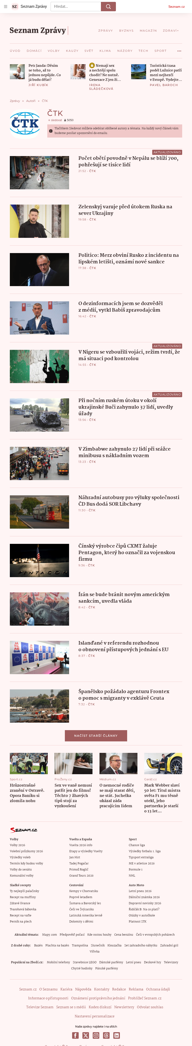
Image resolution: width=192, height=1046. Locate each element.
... (179, 49)
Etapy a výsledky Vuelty (86, 851)
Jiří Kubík (38, 85)
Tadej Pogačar (79, 863)
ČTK (92, 171)
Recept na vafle (20, 915)
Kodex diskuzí (100, 1007)
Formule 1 (135, 869)
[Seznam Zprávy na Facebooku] (75, 1035)
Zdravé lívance (20, 903)
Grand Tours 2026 (81, 875)
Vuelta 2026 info (80, 845)
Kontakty (101, 989)
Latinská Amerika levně (85, 915)
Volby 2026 (17, 845)
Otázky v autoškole (142, 915)
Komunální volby (21, 875)
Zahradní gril (169, 945)
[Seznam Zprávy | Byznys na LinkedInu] (116, 1035)
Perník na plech (21, 921)
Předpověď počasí (72, 934)
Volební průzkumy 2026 (26, 851)
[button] (17, 71)
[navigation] (5, 6)
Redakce (119, 989)
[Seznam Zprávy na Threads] (106, 1035)
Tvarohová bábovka (23, 909)
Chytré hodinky (81, 968)
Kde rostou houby (99, 934)
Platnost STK (137, 921)
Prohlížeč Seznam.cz (144, 998)
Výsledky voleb (20, 857)
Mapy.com (49, 934)
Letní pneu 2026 (140, 891)
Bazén (38, 945)
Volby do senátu (21, 869)
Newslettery (124, 1007)
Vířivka (95, 951)
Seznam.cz (176, 6)
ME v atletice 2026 (142, 863)
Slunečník (98, 945)
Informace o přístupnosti (48, 998)
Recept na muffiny (23, 897)
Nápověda (83, 989)
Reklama (136, 989)
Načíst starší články (96, 735)
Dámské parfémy (111, 962)
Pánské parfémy (106, 968)
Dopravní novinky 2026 (145, 903)
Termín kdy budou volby (26, 863)
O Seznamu (48, 989)
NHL (132, 875)
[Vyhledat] (108, 6)
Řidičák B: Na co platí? (144, 909)
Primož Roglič (78, 869)
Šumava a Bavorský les (85, 903)
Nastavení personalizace (94, 1016)
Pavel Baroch (164, 85)
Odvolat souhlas (150, 1007)
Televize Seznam (39, 1007)
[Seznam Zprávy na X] (85, 1035)
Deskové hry (152, 962)
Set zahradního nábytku (140, 945)
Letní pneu (133, 962)
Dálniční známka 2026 (144, 897)
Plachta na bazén (57, 945)
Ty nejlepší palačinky (24, 891)
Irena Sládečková (101, 86)
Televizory (171, 962)
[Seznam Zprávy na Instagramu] (96, 1035)
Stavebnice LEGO (84, 962)
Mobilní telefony (58, 962)
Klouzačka (114, 945)
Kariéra (66, 989)
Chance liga (137, 845)
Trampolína (80, 945)
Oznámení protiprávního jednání (98, 998)
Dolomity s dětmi (81, 921)
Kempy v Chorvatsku (83, 891)
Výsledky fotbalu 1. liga (145, 851)
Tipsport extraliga (141, 857)
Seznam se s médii (71, 1007)
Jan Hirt (74, 857)
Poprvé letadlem (80, 897)
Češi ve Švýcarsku (81, 909)
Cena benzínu (123, 934)
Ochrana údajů (158, 989)
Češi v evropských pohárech (155, 934)
